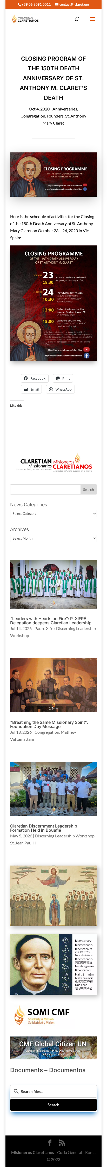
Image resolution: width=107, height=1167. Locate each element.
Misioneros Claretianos (32, 1152)
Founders (55, 115)
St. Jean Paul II (23, 842)
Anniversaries (64, 108)
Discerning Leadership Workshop (65, 835)
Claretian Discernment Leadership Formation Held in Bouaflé (43, 828)
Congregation (33, 115)
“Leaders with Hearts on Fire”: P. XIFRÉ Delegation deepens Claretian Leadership (50, 620)
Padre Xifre (45, 628)
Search (53, 1104)
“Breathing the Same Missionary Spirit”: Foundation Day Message (49, 724)
